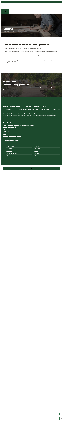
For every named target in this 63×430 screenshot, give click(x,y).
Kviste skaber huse (12, 153)
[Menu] (5, 11)
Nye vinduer (10, 146)
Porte (36, 144)
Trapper (37, 146)
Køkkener (9, 151)
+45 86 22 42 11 (7, 1)
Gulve (8, 155)
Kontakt (37, 155)
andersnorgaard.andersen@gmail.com (38, 1)
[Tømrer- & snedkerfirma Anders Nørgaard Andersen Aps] (14, 12)
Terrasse (9, 148)
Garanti (37, 153)
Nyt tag (9, 144)
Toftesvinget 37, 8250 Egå (20, 1)
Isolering (37, 148)
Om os (36, 151)
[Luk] (31, 168)
